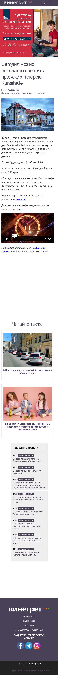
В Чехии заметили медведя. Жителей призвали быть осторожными (26, 555)
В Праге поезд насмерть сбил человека (27, 472)
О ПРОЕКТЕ (29, 616)
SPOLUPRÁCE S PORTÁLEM (29, 629)
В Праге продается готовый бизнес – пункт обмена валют (27, 371)
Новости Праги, (12, 93)
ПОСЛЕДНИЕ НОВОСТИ (25, 447)
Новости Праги (26, 455)
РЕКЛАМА (29, 625)
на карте (21, 199)
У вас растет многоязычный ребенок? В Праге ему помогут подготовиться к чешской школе (27, 426)
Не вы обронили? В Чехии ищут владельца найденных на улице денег (28, 499)
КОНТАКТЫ (29, 620)
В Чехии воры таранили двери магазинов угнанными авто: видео (27, 540)
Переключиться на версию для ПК (30, 670)
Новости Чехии (28, 93)
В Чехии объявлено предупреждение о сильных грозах (26, 526)
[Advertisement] (29, 288)
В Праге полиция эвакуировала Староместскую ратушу (28, 512)
